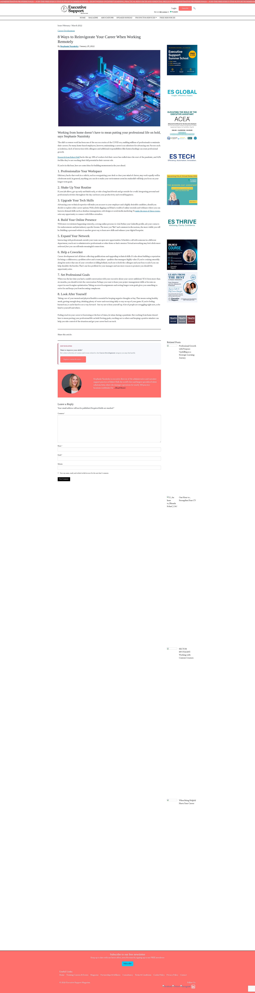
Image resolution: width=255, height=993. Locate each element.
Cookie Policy (159, 975)
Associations (107, 18)
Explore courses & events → (73, 359)
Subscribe (185, 8)
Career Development (66, 31)
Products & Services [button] (145, 18)
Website (60, 464)
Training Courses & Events (77, 975)
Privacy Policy (172, 975)
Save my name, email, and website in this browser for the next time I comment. (84, 473)
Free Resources (167, 18)
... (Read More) (119, 388)
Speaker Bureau (124, 18)
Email (60, 455)
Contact (183, 975)
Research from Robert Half (69, 157)
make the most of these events (147, 211)
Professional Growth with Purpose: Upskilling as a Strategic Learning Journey (187, 352)
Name (60, 446)
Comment (61, 413)
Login (174, 8)
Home (82, 18)
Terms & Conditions (143, 975)
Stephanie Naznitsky (69, 46)
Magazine (93, 18)
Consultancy (127, 975)
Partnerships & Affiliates (110, 975)
